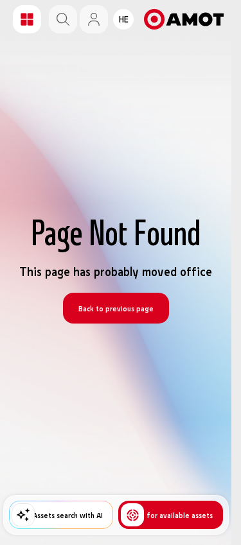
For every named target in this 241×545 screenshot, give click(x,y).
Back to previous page (116, 308)
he (124, 18)
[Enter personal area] (94, 19)
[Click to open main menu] (27, 19)
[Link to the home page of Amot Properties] (184, 19)
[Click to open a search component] (63, 19)
